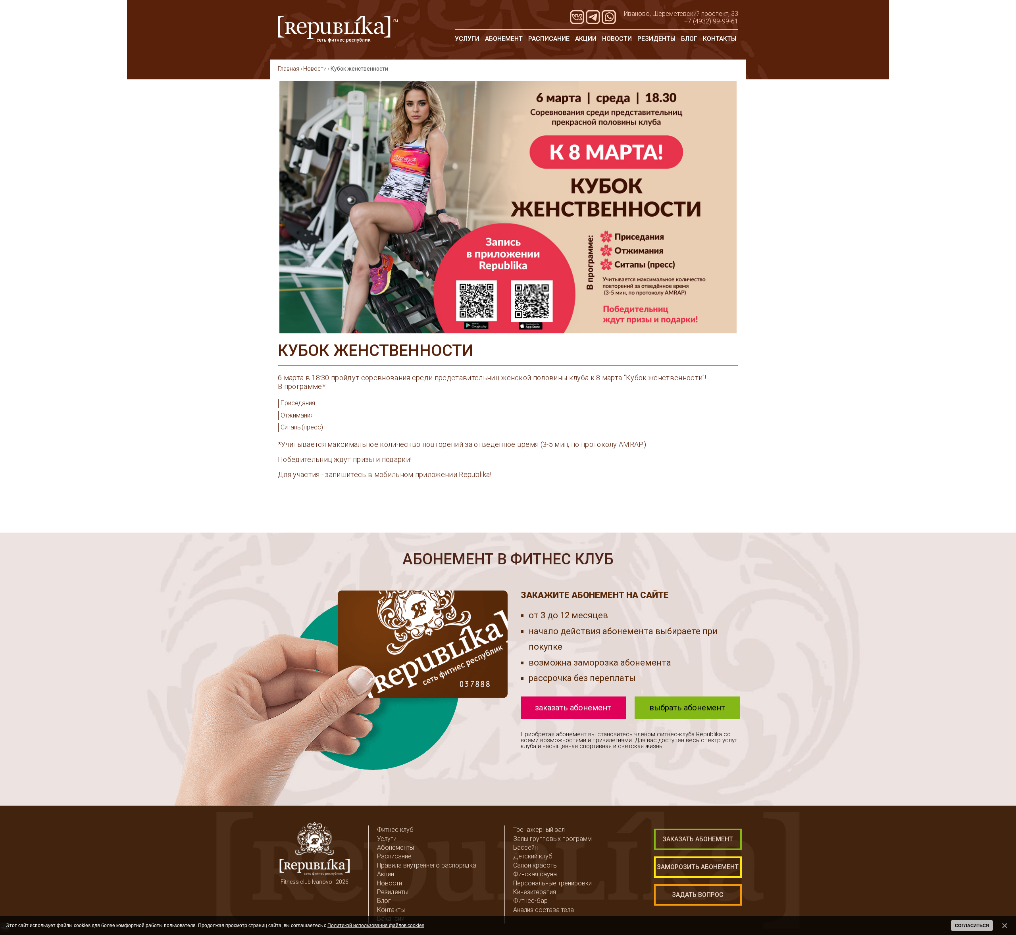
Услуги (467, 38)
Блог (689, 38)
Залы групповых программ (552, 839)
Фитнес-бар (530, 900)
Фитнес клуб (395, 829)
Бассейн (525, 847)
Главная (288, 68)
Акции (586, 38)
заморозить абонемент (698, 867)
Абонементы (395, 847)
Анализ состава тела (543, 910)
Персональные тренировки (552, 883)
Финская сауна (535, 874)
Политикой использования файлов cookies (375, 925)
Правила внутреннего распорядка (426, 865)
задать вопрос (698, 894)
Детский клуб (532, 856)
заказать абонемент (573, 707)
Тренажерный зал (539, 829)
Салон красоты (535, 865)
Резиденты (656, 38)
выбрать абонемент (687, 707)
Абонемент (504, 38)
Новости (617, 38)
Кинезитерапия (534, 892)
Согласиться (972, 925)
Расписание (549, 38)
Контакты (719, 38)
